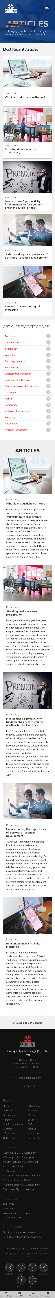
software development (17, 411)
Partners (8, 1119)
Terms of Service (39, 1248)
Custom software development (22, 386)
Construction (12, 342)
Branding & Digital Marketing (18, 1189)
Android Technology (16, 429)
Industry (7, 1110)
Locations (8, 1128)
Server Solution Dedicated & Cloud (21, 1175)
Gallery (31, 1119)
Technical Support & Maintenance (21, 1184)
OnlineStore (9, 1137)
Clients (31, 1115)
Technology (11, 348)
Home (6, 1105)
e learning (10, 417)
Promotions (34, 1133)
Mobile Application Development (20, 1161)
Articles (32, 1128)
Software (10, 336)
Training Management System (19, 1232)
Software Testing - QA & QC (18, 1180)
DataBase (10, 392)
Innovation (10, 354)
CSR (30, 1124)
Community (11, 404)
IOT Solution (9, 1170)
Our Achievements (13, 1124)
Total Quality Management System (22, 1236)
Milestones (9, 1208)
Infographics (9, 1133)
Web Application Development (19, 1157)
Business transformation (18, 373)
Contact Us (27, 1086)
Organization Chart (13, 1217)
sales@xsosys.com (29, 1077)
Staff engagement (15, 361)
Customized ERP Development (19, 1152)
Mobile (8, 398)
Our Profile (9, 1203)
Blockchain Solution (13, 1166)
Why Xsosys (34, 1105)
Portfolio (32, 1110)
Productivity (11, 367)
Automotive (11, 423)
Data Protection (15, 1248)
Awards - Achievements (16, 1212)
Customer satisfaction (17, 379)
